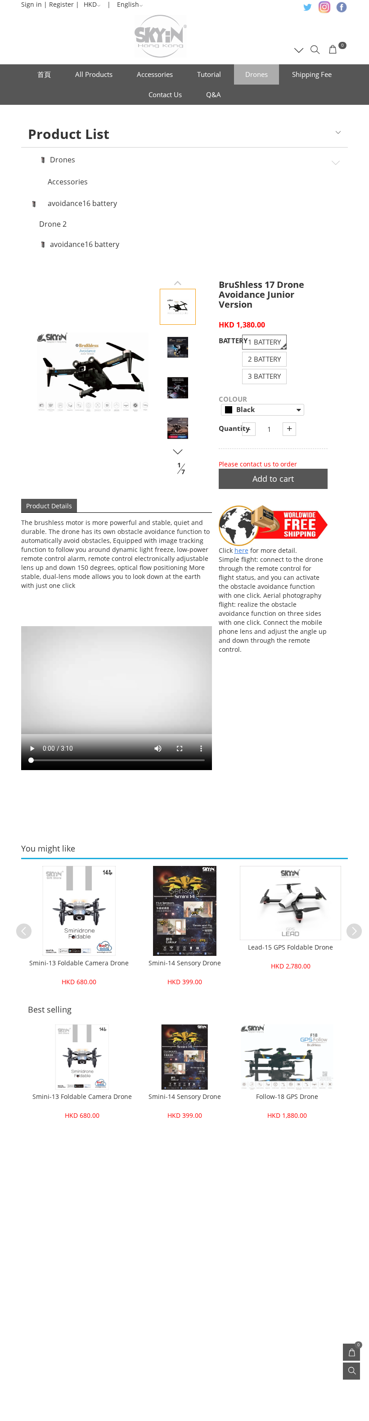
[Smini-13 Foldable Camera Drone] (79, 911)
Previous (19, 926)
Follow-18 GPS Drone (287, 1096)
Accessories (155, 74)
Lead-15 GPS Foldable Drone (290, 947)
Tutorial (209, 74)
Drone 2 (53, 224)
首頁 (44, 74)
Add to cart (273, 478)
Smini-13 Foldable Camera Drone (79, 963)
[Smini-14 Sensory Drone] (184, 911)
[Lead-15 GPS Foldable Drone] (290, 903)
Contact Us (165, 94)
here (241, 550)
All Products (93, 74)
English (128, 4)
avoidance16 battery (82, 204)
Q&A (213, 94)
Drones (256, 74)
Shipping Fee (312, 74)
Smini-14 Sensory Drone (184, 963)
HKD (90, 4)
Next (349, 926)
